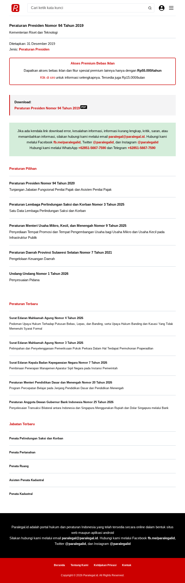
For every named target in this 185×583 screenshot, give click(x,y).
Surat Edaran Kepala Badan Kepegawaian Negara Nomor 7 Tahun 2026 (58, 362)
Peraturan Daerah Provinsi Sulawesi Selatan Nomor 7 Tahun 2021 (60, 252)
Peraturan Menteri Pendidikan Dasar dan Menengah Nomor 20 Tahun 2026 (60, 382)
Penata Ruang (19, 466)
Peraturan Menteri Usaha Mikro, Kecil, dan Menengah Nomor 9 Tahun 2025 (67, 225)
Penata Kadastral (21, 494)
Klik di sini (47, 77)
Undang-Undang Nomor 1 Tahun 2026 (38, 273)
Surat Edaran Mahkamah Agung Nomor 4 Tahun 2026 (46, 318)
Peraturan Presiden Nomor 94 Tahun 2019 (50, 108)
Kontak (126, 565)
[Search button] (150, 8)
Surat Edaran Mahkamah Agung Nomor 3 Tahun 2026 (46, 342)
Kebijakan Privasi (105, 565)
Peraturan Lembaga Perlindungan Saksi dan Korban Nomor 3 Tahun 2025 (66, 204)
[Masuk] (161, 8)
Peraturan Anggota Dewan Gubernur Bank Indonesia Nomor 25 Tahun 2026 (61, 402)
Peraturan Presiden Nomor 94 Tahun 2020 (42, 183)
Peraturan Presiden (34, 49)
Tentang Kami (79, 565)
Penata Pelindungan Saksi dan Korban (36, 438)
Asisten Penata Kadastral (26, 480)
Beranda (59, 565)
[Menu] (171, 8)
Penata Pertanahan (22, 452)
